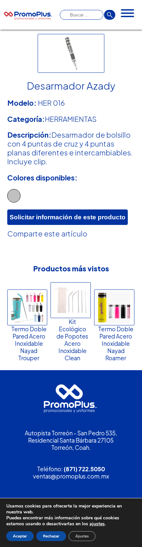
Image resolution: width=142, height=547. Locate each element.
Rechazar (51, 536)
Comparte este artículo (47, 233)
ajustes (97, 524)
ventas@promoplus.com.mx (71, 476)
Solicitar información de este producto (67, 217)
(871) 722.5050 (84, 469)
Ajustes (82, 536)
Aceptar (20, 536)
